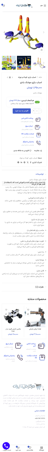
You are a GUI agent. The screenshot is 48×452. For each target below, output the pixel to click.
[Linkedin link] (21, 162)
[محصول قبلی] (12, 77)
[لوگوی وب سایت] (24, 5)
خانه (40, 77)
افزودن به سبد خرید (21, 111)
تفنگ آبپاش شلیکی (35, 329)
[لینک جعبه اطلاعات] (24, 120)
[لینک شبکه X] (27, 162)
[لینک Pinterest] (24, 162)
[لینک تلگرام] (18, 162)
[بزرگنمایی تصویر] (41, 50)
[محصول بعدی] (7, 77)
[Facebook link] (30, 162)
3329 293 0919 (40, 419)
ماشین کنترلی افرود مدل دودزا (13, 330)
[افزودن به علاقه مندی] (28, 310)
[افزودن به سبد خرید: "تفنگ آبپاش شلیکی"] (28, 314)
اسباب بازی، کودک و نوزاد (27, 77)
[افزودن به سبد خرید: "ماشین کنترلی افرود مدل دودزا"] (6, 314)
